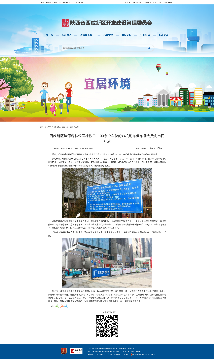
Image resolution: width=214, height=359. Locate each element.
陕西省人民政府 (64, 2)
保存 (161, 148)
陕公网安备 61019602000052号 (144, 354)
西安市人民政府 (78, 2)
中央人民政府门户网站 (49, 2)
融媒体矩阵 (137, 2)
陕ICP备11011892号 (121, 354)
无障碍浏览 (147, 2)
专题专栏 (56, 127)
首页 (41, 127)
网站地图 (131, 348)
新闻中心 (48, 127)
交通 (71, 127)
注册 (159, 2)
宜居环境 (65, 127)
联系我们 (122, 348)
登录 (154, 2)
